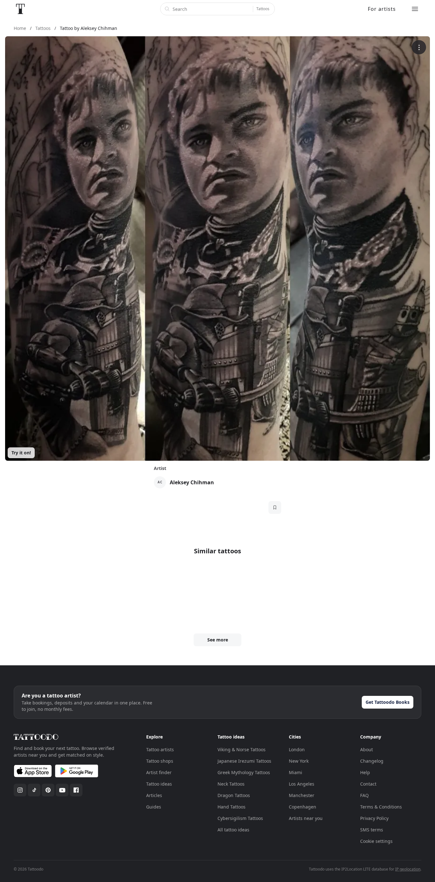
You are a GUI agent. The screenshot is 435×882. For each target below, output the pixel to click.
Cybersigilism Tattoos (240, 818)
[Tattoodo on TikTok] (34, 790)
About (366, 749)
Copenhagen (302, 807)
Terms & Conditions (381, 807)
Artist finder (159, 772)
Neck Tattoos (231, 784)
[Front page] (20, 9)
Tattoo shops (159, 761)
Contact (368, 784)
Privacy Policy (374, 818)
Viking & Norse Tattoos (242, 749)
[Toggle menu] (415, 9)
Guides (153, 807)
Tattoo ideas (159, 784)
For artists (382, 8)
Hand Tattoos (232, 807)
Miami (295, 772)
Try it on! (21, 453)
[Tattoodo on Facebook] (76, 790)
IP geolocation (407, 869)
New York (299, 761)
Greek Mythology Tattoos (244, 772)
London (297, 749)
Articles (154, 795)
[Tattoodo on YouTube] (62, 790)
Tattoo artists (160, 749)
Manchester (301, 795)
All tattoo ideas (233, 830)
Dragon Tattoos (234, 795)
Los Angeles (301, 784)
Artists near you (306, 818)
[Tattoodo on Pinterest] (48, 790)
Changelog (371, 761)
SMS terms (371, 830)
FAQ (364, 795)
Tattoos (262, 8)
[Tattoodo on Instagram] (20, 790)
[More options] (419, 47)
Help (365, 772)
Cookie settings (376, 841)
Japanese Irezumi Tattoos (244, 761)
